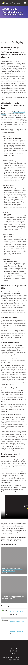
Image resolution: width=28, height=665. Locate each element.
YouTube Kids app (21, 472)
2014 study (6, 345)
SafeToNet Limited (17, 658)
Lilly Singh (7, 136)
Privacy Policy (14, 648)
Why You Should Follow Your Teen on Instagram (12, 569)
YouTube (14, 61)
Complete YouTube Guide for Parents (13, 541)
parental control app (20, 530)
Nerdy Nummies (8, 160)
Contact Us (14, 653)
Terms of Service (14, 646)
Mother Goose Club (9, 234)
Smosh (6, 212)
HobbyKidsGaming (9, 185)
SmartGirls (7, 259)
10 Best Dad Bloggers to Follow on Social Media (13, 597)
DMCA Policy (14, 651)
